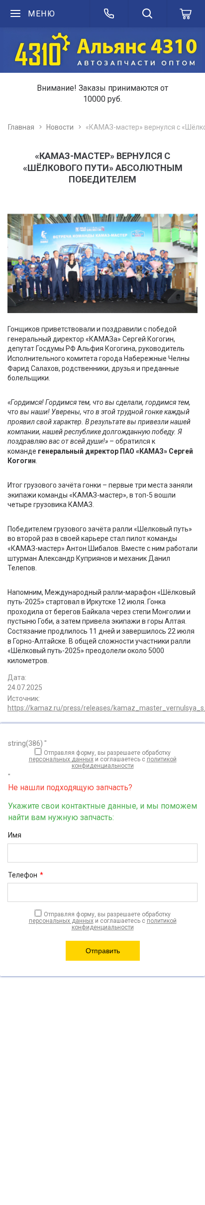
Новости (60, 127)
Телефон (25, 875)
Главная (21, 127)
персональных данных (61, 759)
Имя (14, 835)
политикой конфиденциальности (124, 762)
